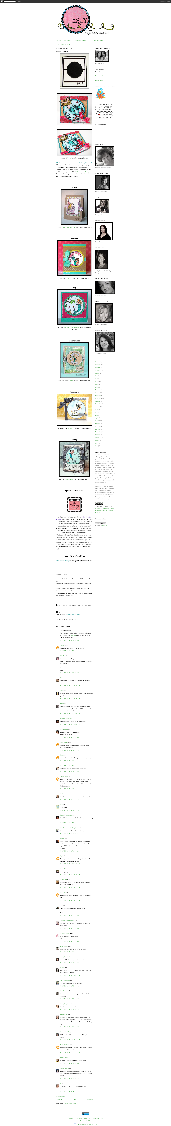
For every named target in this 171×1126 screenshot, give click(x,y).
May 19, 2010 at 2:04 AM (69, 761)
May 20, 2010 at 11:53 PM (70, 900)
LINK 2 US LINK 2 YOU (82, 40)
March (97, 387)
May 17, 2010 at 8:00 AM (69, 640)
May (96, 381)
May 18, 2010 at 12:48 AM (70, 724)
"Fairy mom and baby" (69, 227)
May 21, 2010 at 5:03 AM (69, 915)
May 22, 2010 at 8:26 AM (69, 1063)
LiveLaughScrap (64, 933)
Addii (61, 678)
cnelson (62, 645)
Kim (61, 804)
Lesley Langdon (64, 1004)
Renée (62, 755)
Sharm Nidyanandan (66, 718)
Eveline (62, 838)
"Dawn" (69, 158)
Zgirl (61, 856)
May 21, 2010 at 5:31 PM (69, 999)
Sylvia (62, 703)
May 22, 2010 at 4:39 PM (69, 1091)
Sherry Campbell (65, 957)
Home (74, 1099)
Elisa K (62, 656)
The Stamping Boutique (83, 172)
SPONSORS (67, 40)
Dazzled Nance (64, 869)
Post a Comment (60, 1096)
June (96, 378)
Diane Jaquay (64, 742)
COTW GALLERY (97, 40)
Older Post (90, 1099)
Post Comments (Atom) (70, 1103)
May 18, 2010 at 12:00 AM (70, 714)
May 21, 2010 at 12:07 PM (70, 975)
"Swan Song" (70, 479)
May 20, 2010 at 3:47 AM (69, 823)
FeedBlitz (105, 525)
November (98, 365)
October (97, 367)
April (96, 384)
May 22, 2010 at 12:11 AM (70, 1053)
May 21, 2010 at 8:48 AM (69, 962)
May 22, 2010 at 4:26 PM (69, 1078)
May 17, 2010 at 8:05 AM (69, 651)
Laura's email (99, 80)
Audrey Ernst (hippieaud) (67, 1032)
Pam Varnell (63, 879)
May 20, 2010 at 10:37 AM (70, 864)
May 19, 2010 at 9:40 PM (69, 810)
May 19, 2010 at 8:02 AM (69, 771)
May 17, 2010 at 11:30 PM (70, 685)
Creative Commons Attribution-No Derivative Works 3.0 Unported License (104, 510)
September (98, 370)
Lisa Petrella (63, 991)
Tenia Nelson (64, 946)
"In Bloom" (70, 428)
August (97, 373)
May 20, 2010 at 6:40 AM (69, 851)
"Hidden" (69, 278)
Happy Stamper (64, 1068)
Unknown (63, 892)
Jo (60, 1083)
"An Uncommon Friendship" (72, 327)
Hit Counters (85, 1120)
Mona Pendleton (64, 1045)
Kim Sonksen (64, 729)
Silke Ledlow (64, 1014)
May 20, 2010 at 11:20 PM (70, 874)
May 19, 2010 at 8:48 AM (69, 789)
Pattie (61, 794)
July (96, 376)
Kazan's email (99, 76)
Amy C (62, 967)
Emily (62, 690)
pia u (61, 905)
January (97, 362)
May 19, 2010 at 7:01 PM (69, 799)
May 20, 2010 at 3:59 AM (69, 833)
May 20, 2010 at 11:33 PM (70, 887)
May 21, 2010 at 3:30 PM (69, 986)
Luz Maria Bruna (65, 980)
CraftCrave (73, 635)
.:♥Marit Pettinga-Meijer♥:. (67, 920)
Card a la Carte (64, 776)
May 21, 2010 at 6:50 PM (69, 1009)
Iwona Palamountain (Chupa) (68, 766)
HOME (59, 40)
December (98, 395)
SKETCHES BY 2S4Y (63, 44)
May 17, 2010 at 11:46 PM (70, 698)
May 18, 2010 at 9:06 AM (69, 737)
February (97, 390)
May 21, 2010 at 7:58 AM (69, 952)
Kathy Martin (64, 1057)
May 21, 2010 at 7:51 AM (69, 941)
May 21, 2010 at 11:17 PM (70, 1040)
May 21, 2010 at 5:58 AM (69, 928)
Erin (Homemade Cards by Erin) (69, 828)
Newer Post (59, 1099)
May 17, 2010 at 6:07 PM (69, 673)
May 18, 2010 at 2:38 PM (69, 750)
